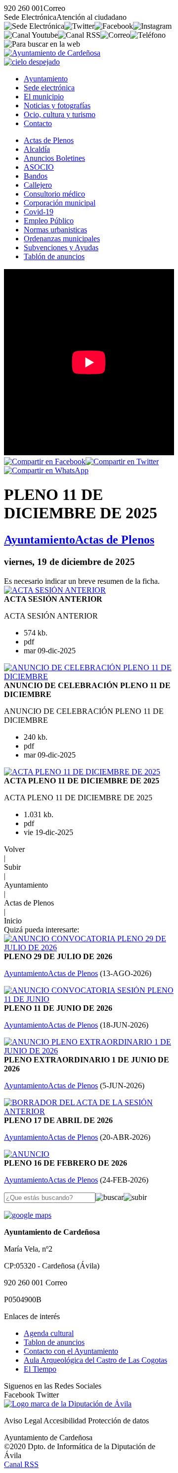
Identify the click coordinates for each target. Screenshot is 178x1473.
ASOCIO (39, 167)
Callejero (38, 185)
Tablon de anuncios (54, 1342)
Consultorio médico (54, 194)
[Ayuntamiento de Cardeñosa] (52, 53)
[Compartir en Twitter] (122, 461)
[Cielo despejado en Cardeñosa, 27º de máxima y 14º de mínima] (32, 62)
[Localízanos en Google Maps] (27, 1215)
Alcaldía (37, 149)
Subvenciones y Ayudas (61, 247)
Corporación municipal (59, 203)
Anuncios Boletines (54, 158)
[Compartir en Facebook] (45, 461)
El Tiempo (40, 1369)
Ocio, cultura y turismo (59, 114)
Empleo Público (49, 220)
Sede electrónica (49, 87)
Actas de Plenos (49, 140)
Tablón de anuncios (54, 256)
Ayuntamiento (46, 78)
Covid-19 (38, 212)
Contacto (38, 123)
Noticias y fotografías (57, 105)
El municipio (44, 96)
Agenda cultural (49, 1333)
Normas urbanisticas (55, 229)
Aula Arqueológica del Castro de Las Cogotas (95, 1360)
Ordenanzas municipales (62, 238)
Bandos (35, 176)
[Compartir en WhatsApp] (46, 470)
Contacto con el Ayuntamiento (71, 1351)
